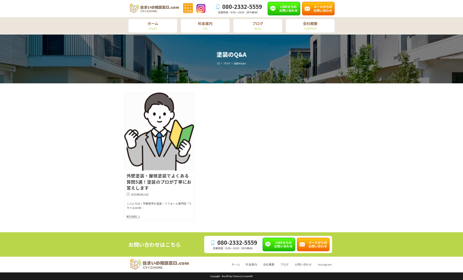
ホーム (236, 264)
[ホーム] (218, 63)
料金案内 (251, 264)
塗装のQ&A (240, 63)
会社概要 (268, 264)
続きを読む (133, 216)
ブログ (284, 264)
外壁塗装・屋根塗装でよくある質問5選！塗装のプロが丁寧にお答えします (159, 181)
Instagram (325, 264)
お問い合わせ (303, 264)
